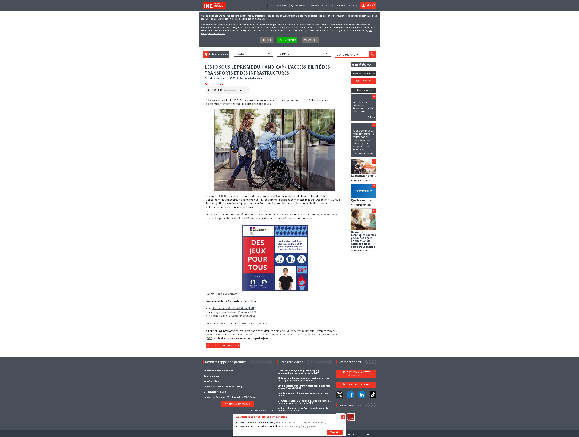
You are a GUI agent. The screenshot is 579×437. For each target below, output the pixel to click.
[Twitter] (339, 394)
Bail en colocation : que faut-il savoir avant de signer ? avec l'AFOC (303, 409)
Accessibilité (339, 5)
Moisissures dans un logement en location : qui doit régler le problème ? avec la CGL (303, 379)
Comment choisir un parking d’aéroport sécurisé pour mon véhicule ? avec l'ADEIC (304, 401)
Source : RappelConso (261, 410)
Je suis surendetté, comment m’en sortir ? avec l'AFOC (304, 394)
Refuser (266, 40)
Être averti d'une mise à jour (223, 345)
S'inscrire (366, 80)
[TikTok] (373, 394)
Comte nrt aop (212, 375)
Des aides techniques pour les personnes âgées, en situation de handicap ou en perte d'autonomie (363, 239)
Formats (284, 53)
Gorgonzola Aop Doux (215, 391)
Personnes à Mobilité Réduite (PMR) (233, 308)
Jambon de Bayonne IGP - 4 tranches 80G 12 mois (230, 397)
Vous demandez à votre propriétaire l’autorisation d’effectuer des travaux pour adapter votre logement (363, 140)
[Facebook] (350, 394)
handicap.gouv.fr (226, 294)
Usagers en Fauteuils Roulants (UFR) (234, 312)
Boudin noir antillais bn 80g (218, 370)
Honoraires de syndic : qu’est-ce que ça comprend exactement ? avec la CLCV (299, 371)
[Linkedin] (361, 394)
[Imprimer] (363, 64)
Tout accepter (287, 40)
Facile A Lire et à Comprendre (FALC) (233, 315)
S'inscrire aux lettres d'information (358, 373)
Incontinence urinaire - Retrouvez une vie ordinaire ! (363, 106)
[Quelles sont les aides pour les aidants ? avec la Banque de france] (363, 190)
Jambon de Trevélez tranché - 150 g (223, 386)
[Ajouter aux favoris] (353, 64)
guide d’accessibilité (231, 218)
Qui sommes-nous (299, 5)
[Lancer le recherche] (372, 54)
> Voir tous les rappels (237, 404)
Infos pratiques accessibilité (291, 331)
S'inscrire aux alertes (359, 384)
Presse (351, 5)
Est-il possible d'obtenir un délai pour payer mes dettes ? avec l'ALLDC (304, 386)
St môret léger (212, 381)
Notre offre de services (321, 5)
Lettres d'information (278, 5)
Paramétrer (310, 40)
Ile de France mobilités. (255, 323)
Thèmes (240, 53)
